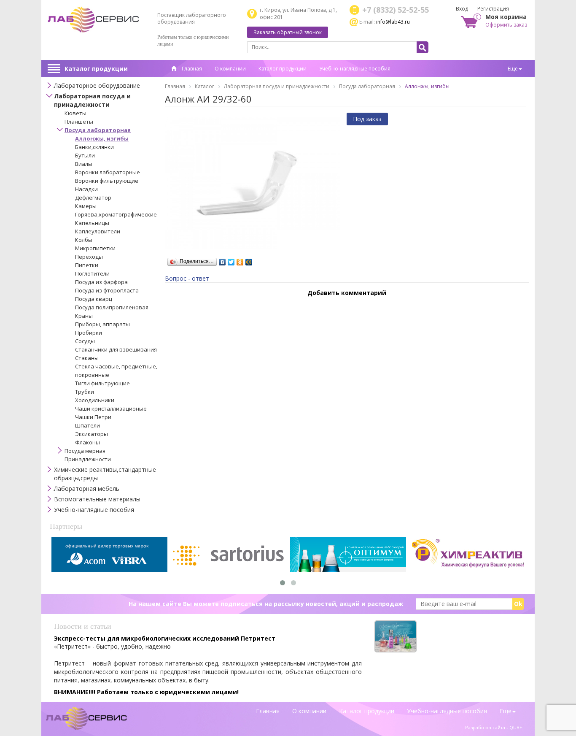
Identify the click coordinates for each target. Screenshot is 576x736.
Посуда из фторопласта (107, 290)
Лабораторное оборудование (97, 85)
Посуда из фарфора (101, 282)
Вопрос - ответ (187, 278)
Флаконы (87, 442)
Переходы (89, 256)
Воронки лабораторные (107, 172)
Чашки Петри (93, 417)
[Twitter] (231, 260)
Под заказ (367, 119)
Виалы (83, 164)
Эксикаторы (91, 434)
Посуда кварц (93, 299)
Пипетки (86, 265)
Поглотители (92, 273)
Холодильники (94, 400)
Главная (191, 68)
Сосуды (85, 341)
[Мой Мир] (249, 260)
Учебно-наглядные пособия (354, 68)
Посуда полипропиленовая (111, 307)
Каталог (204, 86)
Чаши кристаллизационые (111, 408)
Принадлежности (88, 459)
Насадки (86, 189)
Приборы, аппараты (102, 324)
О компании (230, 68)
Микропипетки (95, 248)
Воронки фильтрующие (106, 180)
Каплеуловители (97, 231)
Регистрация (493, 8)
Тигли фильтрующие (102, 383)
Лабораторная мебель (86, 488)
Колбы (83, 240)
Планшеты (79, 121)
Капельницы (92, 223)
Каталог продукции (96, 69)
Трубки (84, 391)
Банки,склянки (94, 147)
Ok (518, 604)
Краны (84, 315)
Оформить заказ (506, 24)
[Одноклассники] (240, 260)
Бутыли (85, 155)
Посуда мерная (85, 451)
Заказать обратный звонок (287, 32)
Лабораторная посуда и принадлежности (92, 100)
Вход (462, 8)
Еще (513, 68)
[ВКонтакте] (222, 260)
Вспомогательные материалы (97, 499)
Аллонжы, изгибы (102, 138)
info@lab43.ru (393, 21)
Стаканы (87, 358)
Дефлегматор (93, 197)
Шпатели (87, 425)
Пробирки (88, 332)
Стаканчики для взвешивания (116, 349)
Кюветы (75, 113)
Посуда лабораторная (98, 130)
